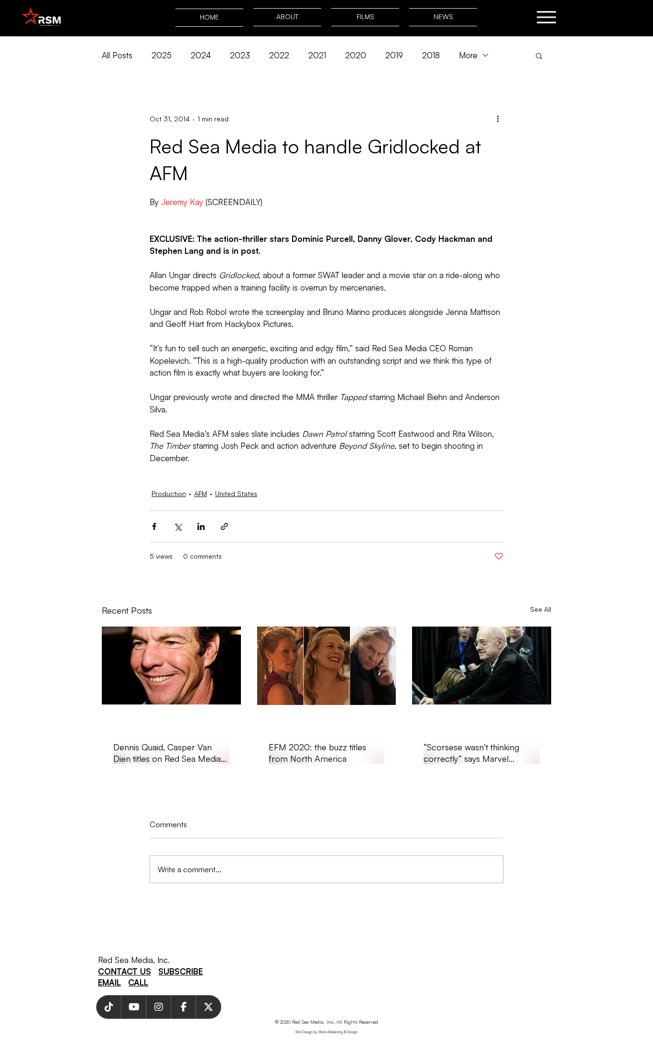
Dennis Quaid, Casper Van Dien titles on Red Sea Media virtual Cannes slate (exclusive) (170, 753)
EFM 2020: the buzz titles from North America (317, 753)
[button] (539, 55)
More (468, 55)
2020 (355, 55)
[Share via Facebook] (154, 526)
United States (236, 493)
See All (540, 609)
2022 (279, 55)
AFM (200, 493)
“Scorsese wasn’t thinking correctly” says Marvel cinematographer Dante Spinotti (471, 753)
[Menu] (546, 17)
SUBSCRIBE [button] (180, 971)
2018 (431, 55)
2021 (317, 55)
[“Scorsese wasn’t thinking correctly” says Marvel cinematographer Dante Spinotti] (481, 665)
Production (169, 493)
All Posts (117, 55)
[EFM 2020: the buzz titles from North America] (326, 666)
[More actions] (497, 118)
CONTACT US (124, 971)
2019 (394, 55)
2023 (240, 55)
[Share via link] (224, 526)
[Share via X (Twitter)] (177, 526)
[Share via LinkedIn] (201, 526)
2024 (201, 55)
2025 (162, 55)
